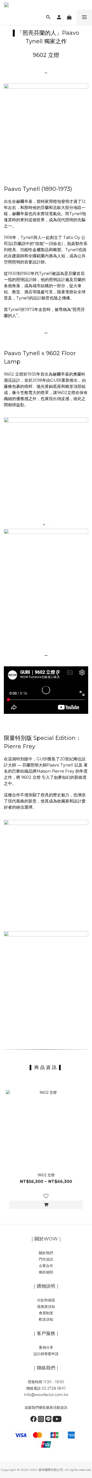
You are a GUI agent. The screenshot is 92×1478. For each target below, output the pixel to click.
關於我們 (46, 1253)
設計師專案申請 (46, 1354)
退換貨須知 (46, 1306)
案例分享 (46, 1347)
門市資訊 (46, 1259)
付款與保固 (46, 1300)
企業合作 (46, 1265)
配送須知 (46, 1319)
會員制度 (46, 1313)
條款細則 (46, 1272)
